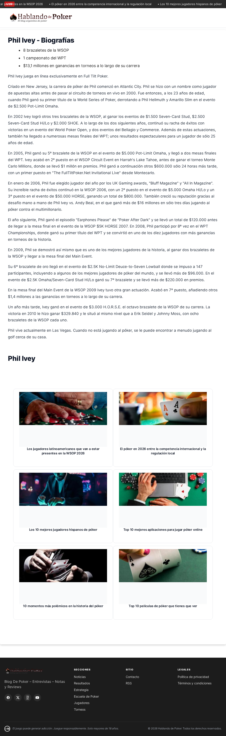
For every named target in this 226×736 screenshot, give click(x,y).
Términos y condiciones (194, 683)
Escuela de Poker (86, 696)
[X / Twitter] (18, 697)
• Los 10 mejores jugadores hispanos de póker (182, 4)
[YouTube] (37, 697)
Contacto (132, 677)
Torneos (79, 709)
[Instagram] (27, 697)
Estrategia (81, 690)
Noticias (80, 677)
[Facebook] (8, 697)
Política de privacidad (193, 677)
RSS (129, 683)
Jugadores (81, 703)
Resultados (82, 683)
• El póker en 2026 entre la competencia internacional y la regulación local (92, 4)
